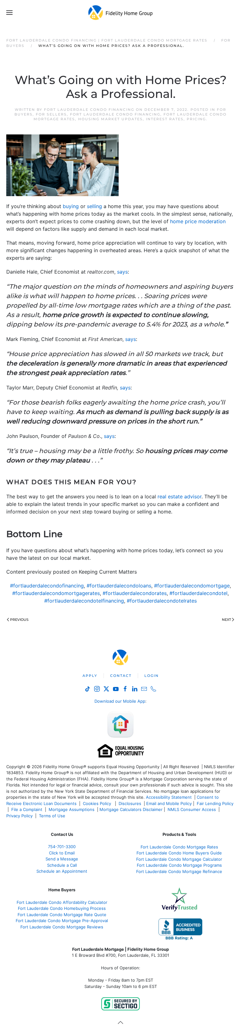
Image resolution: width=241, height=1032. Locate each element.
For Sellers (51, 114)
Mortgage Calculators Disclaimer (131, 809)
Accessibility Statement (169, 797)
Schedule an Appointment (61, 871)
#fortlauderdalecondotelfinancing (84, 601)
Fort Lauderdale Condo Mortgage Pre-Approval (62, 920)
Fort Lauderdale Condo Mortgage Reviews (61, 926)
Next (226, 619)
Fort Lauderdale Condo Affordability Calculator (62, 902)
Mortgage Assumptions (71, 809)
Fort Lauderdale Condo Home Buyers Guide (179, 852)
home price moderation (198, 221)
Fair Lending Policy (215, 803)
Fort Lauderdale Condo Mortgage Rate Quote (62, 914)
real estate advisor (179, 496)
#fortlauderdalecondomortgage (192, 585)
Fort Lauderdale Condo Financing (89, 109)
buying (71, 206)
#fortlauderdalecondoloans (119, 585)
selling (94, 206)
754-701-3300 (62, 846)
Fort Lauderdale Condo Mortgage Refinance (179, 871)
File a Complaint (27, 809)
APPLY (90, 675)
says (122, 272)
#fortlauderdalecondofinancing (47, 585)
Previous (19, 619)
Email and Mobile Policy (169, 803)
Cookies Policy (97, 803)
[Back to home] (120, 12)
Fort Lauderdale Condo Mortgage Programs (179, 865)
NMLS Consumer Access (192, 809)
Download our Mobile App (119, 701)
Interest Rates (165, 119)
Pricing (196, 119)
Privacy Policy (19, 815)
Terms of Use (53, 815)
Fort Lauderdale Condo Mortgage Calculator (179, 859)
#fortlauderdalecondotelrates (162, 601)
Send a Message (62, 858)
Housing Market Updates (110, 119)
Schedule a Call (62, 865)
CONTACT (120, 675)
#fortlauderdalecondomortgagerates (56, 593)
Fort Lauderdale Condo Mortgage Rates (179, 846)
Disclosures (130, 803)
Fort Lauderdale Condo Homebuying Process (62, 908)
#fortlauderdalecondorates (135, 593)
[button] (9, 12)
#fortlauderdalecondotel (198, 593)
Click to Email (62, 852)
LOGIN (151, 675)
